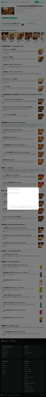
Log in (9, 192)
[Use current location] (37, 189)
